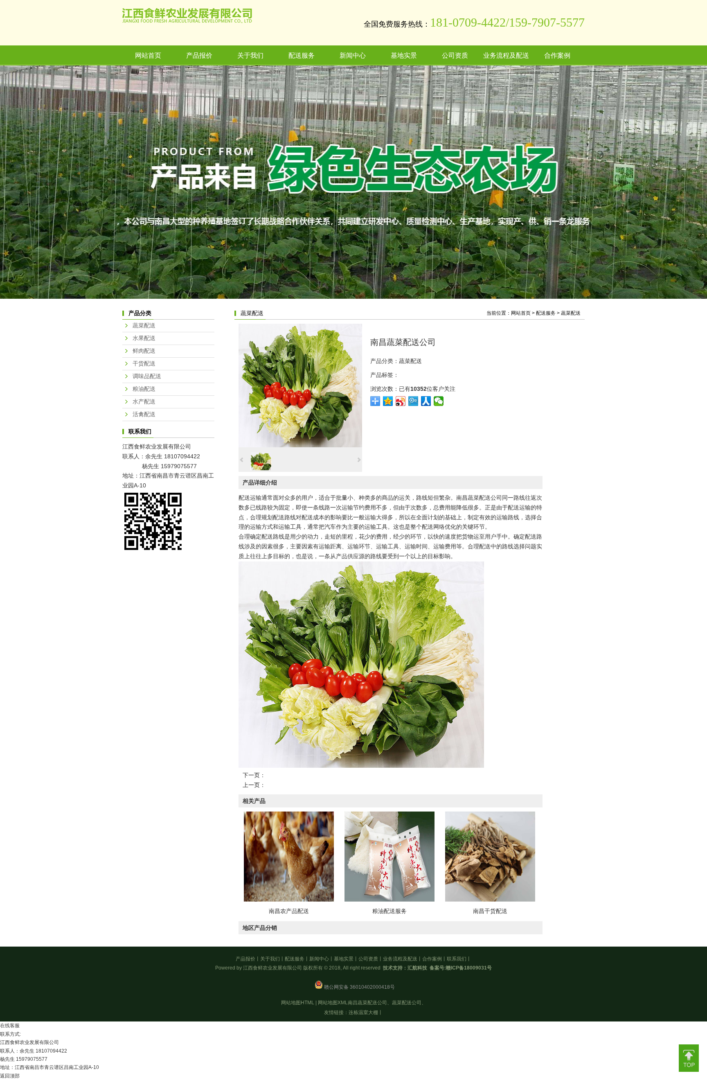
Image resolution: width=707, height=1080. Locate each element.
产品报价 (245, 959)
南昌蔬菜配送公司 (479, 497)
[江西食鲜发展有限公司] (187, 22)
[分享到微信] (439, 401)
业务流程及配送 (400, 959)
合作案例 (432, 959)
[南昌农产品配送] (289, 899)
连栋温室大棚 (363, 1012)
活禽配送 (144, 414)
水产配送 (144, 402)
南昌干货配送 (490, 911)
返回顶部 (10, 1076)
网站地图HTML (297, 1003)
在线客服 (10, 1025)
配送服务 (546, 313)
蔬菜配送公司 (406, 1003)
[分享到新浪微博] (401, 401)
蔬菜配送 (571, 313)
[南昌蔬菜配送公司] (300, 445)
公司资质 (368, 959)
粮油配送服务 (389, 911)
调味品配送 (147, 376)
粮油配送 (144, 389)
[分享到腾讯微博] (413, 401)
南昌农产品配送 (289, 911)
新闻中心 (319, 959)
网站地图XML (333, 1003)
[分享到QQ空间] (388, 401)
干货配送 (144, 364)
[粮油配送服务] (389, 899)
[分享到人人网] (426, 401)
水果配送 (144, 338)
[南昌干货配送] (490, 899)
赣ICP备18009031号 (469, 968)
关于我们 (270, 959)
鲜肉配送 (144, 351)
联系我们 (456, 959)
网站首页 (521, 313)
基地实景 (344, 959)
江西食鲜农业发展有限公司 (156, 446)
